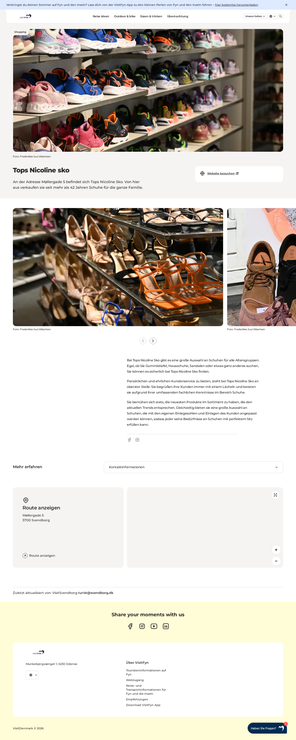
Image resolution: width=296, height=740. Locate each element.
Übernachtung (177, 16)
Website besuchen (221, 173)
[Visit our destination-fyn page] (165, 626)
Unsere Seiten (253, 16)
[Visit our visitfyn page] (142, 626)
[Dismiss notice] (286, 5)
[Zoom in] (276, 549)
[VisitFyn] (38, 652)
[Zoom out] (276, 561)
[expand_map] (275, 495)
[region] (205, 527)
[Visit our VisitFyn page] (130, 626)
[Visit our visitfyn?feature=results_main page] (153, 626)
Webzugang (135, 680)
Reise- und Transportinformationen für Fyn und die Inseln (146, 690)
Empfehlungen (137, 699)
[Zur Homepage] (25, 16)
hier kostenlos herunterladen (236, 5)
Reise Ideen (101, 16)
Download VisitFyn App (143, 705)
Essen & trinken (151, 16)
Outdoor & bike (125, 16)
